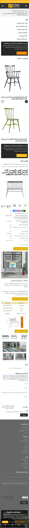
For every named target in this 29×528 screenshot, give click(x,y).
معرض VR (26, 449)
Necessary (22, 524)
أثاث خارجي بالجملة (16, 10)
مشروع (26, 447)
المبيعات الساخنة (24, 428)
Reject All (22, 522)
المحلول (26, 445)
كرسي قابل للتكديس (23, 166)
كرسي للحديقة (17, 164)
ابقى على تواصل (21, 53)
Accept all (5, 522)
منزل (26, 10)
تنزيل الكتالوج (25, 459)
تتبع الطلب (26, 461)
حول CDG (26, 438)
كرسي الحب (5, 166)
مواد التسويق (25, 463)
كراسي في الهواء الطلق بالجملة (20, 12)
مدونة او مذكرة (25, 465)
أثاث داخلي (25, 432)
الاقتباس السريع (24, 451)
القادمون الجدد (25, 426)
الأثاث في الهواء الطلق (9, 164)
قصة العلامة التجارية (24, 441)
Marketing (2, 524)
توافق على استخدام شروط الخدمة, (17, 411)
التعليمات (26, 467)
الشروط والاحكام (9, 411)
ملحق (24, 407)
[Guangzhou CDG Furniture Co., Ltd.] (14, 6)
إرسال (24, 415)
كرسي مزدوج (25, 164)
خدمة (27, 443)
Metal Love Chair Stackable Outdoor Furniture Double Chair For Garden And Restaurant (20, 217)
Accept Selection (13, 522)
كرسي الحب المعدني (13, 166)
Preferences (9, 524)
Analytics (16, 524)
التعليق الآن (10, 368)
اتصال (26, 453)
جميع (23, 10)
